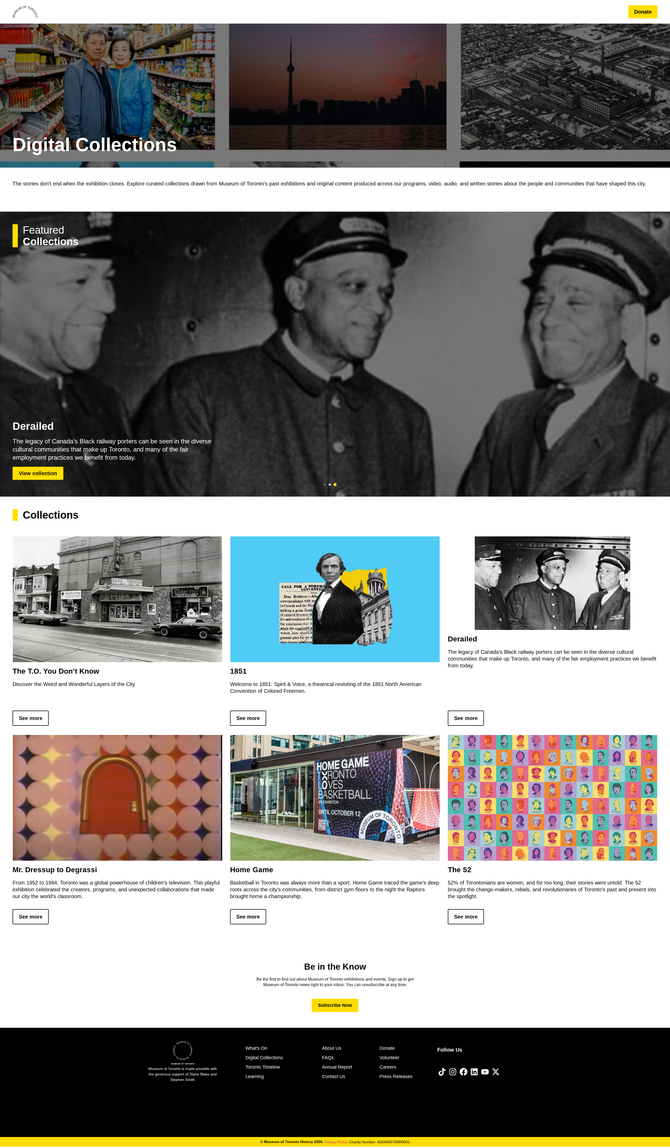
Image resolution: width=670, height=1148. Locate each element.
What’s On (481, 12)
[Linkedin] (474, 1071)
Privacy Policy (336, 1142)
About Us (585, 12)
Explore (513, 12)
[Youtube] (485, 1071)
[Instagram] (452, 1071)
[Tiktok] (442, 1071)
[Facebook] (463, 1071)
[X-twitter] (495, 1071)
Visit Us (447, 12)
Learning (552, 12)
